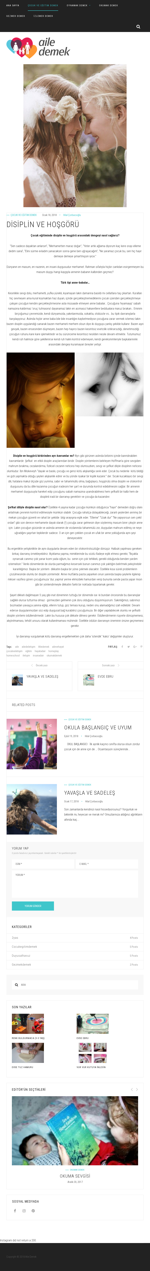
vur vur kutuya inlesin (91, 1067)
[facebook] (15, 1211)
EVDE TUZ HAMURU (22, 1067)
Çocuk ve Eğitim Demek (43, 5)
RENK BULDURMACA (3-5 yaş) (28, 1038)
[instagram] (24, 1211)
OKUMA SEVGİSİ (75, 1176)
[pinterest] (33, 1211)
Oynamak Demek (77, 5)
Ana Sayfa (12, 5)
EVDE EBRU (83, 1038)
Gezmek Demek (15, 16)
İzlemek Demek (43, 16)
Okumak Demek (108, 5)
